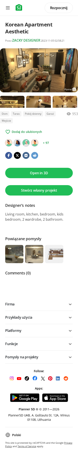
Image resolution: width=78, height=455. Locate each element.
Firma (10, 304)
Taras (16, 114)
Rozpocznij (58, 7)
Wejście (6, 120)
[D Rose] (17, 142)
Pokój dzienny (33, 114)
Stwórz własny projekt (39, 190)
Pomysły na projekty (21, 357)
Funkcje (11, 343)
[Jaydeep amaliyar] (34, 142)
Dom (5, 114)
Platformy (13, 330)
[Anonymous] (26, 142)
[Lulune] (8, 142)
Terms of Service (27, 446)
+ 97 (46, 143)
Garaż (50, 114)
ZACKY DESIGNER (26, 40)
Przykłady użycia (18, 317)
